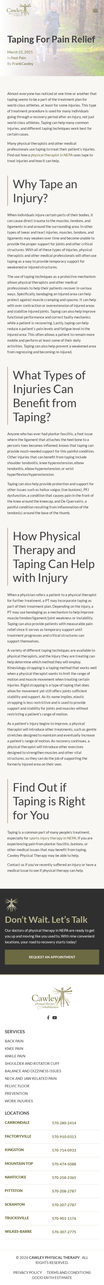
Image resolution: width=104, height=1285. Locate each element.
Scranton (15, 1204)
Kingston (14, 1150)
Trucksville (17, 1218)
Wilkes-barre (18, 1231)
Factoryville (18, 1136)
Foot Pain (18, 58)
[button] (95, 10)
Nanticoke (15, 1177)
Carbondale (17, 1122)
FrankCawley (22, 63)
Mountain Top (19, 1163)
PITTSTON (13, 1190)
